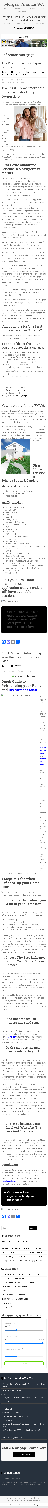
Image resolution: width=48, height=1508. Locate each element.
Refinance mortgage (18, 82)
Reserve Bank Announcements (12, 1434)
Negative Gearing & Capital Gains (14, 1299)
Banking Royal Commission (25, 72)
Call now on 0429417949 (24, 28)
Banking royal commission (27, 80)
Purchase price (9, 1323)
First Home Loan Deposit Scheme (15, 1287)
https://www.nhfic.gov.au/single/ (14, 390)
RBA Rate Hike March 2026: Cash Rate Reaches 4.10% (21, 1430)
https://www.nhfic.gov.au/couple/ (14, 396)
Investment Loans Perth (10, 1413)
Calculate (24, 1363)
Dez (5, 72)
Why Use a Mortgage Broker (11, 1438)
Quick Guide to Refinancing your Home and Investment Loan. (21, 657)
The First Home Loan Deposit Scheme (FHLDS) (22, 65)
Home (3, 1405)
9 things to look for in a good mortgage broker (20, 1274)
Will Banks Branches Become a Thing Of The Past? (22, 1248)
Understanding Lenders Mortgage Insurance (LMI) (21, 1256)
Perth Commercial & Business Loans (14, 1416)
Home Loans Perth (8, 1409)
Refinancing (25, 74)
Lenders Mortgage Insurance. (13, 1295)
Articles (4, 1394)
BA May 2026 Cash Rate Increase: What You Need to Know (22, 1398)
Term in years (9, 1336)
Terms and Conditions (18, 1505)
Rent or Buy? (6, 1307)
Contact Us (5, 1401)
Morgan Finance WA (24, 4)
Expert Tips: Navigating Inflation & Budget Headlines (22, 1252)
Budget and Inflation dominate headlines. (18, 1282)
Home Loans (6, 1291)
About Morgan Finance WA (11, 1390)
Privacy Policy (6, 1420)
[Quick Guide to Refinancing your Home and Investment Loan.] (24, 676)
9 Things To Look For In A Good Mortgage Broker (21, 1261)
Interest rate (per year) (12, 1349)
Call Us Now (24, 1454)
